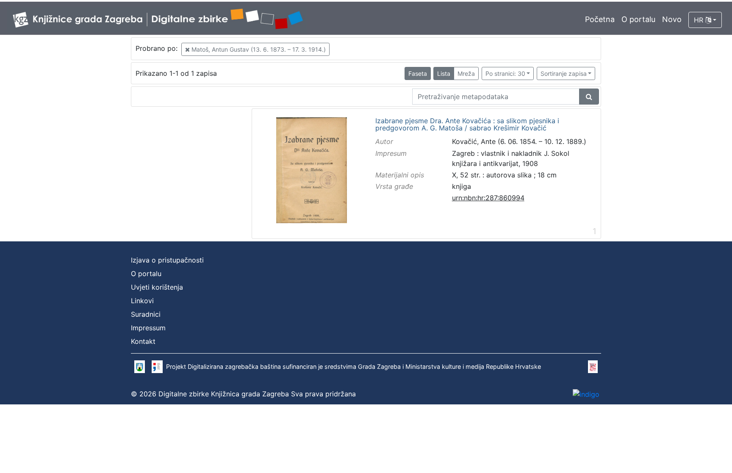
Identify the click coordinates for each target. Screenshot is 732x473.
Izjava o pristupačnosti (167, 260)
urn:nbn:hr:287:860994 (488, 198)
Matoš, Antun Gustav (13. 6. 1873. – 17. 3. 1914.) (258, 49)
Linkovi (142, 300)
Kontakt (143, 341)
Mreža (466, 73)
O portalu (638, 19)
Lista (443, 73)
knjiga (461, 186)
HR (699, 20)
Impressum (148, 328)
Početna (600, 19)
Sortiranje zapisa (564, 73)
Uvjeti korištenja (157, 287)
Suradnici (146, 314)
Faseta (417, 73)
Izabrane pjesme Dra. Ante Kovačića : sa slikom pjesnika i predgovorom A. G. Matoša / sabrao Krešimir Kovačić (467, 124)
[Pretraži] (589, 97)
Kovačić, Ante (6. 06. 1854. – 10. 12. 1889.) (519, 141)
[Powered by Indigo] (586, 394)
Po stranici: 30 (505, 73)
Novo (672, 19)
